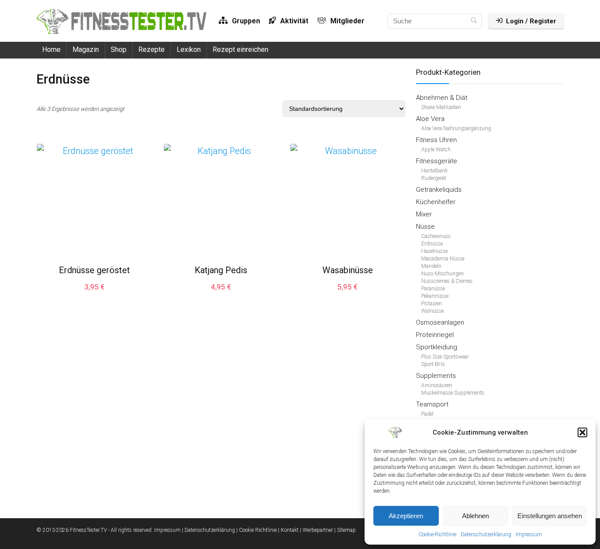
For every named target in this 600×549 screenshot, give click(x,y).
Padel (427, 414)
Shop (119, 49)
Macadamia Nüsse (442, 259)
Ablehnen (475, 516)
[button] (582, 432)
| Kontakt (288, 530)
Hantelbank (434, 171)
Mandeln (431, 266)
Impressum (529, 534)
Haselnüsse (434, 251)
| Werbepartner (316, 530)
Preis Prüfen (94, 295)
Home (51, 49)
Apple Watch (436, 149)
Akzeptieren (406, 516)
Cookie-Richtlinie (437, 534)
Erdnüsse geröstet (94, 270)
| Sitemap (345, 530)
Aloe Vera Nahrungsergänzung (456, 128)
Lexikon (189, 49)
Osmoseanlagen (440, 322)
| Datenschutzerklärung (208, 530)
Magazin (85, 49)
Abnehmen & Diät (441, 98)
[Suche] (474, 21)
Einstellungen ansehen (549, 516)
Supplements (436, 376)
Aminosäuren (436, 385)
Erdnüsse (432, 244)
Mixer (424, 214)
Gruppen (245, 21)
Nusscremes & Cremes (447, 281)
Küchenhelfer (435, 202)
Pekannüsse (434, 296)
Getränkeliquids (439, 190)
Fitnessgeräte (436, 161)
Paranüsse (433, 288)
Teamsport (432, 404)
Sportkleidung (436, 347)
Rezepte (151, 49)
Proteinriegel (435, 335)
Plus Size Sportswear (445, 357)
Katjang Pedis (221, 270)
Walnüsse (432, 311)
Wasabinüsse (347, 270)
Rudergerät (433, 178)
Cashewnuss (436, 236)
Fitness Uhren (436, 140)
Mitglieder (347, 21)
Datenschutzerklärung (486, 534)
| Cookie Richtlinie (256, 530)
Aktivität (293, 21)
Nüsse (425, 227)
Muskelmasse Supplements (452, 393)
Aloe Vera (430, 119)
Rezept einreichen (240, 49)
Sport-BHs (433, 364)
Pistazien (431, 303)
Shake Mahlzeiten (441, 107)
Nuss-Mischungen (442, 274)
